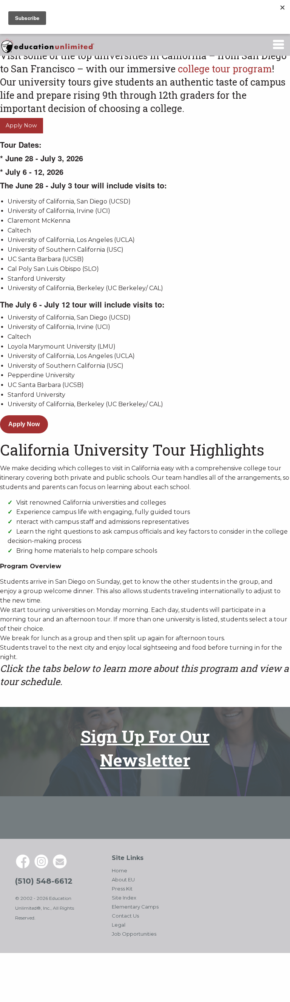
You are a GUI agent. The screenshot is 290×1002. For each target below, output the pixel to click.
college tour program (225, 69)
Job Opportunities (134, 934)
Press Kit (122, 889)
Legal (118, 925)
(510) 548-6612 (43, 881)
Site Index (124, 898)
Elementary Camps (135, 907)
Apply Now (21, 125)
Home (119, 870)
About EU (123, 880)
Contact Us (125, 916)
